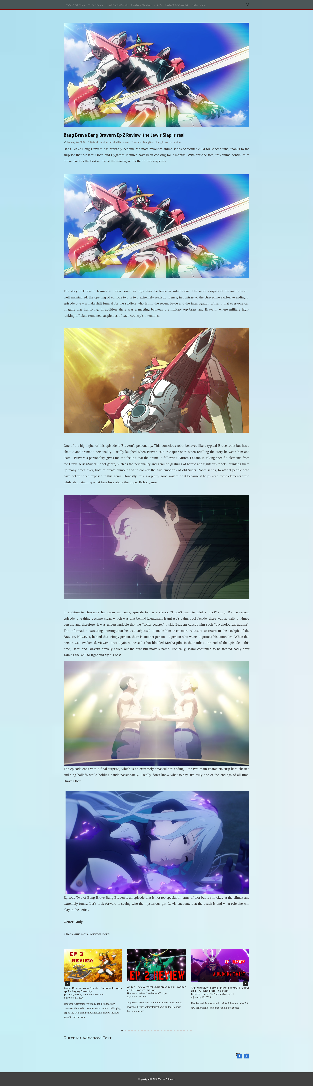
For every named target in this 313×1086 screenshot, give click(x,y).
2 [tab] (126, 1030)
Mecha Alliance (75, 5)
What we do (95, 5)
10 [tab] (152, 1030)
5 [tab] (136, 1030)
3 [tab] (129, 1030)
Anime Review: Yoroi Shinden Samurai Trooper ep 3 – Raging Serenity (93, 990)
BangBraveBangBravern (157, 142)
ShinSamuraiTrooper (93, 994)
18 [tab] (178, 1030)
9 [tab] (149, 1030)
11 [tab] (155, 1030)
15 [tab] (169, 1030)
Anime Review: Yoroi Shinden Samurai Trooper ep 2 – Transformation (156, 988)
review (177, 142)
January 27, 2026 (75, 997)
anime (138, 142)
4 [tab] (133, 1030)
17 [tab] (175, 1030)
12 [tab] (159, 1030)
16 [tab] (172, 1030)
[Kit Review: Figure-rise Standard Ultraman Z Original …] (246, 1056)
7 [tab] (142, 1030)
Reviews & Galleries (176, 5)
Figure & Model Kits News (146, 5)
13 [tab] (162, 1030)
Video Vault (199, 5)
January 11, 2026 (202, 997)
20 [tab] (185, 1030)
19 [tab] (182, 1030)
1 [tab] (123, 1030)
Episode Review (99, 142)
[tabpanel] (93, 985)
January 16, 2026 (138, 996)
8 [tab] (146, 1030)
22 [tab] (191, 1030)
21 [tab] (188, 1030)
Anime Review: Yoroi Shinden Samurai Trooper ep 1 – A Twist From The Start (220, 989)
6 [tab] (139, 1030)
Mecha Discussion (117, 5)
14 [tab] (165, 1030)
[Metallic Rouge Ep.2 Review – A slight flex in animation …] (239, 1056)
